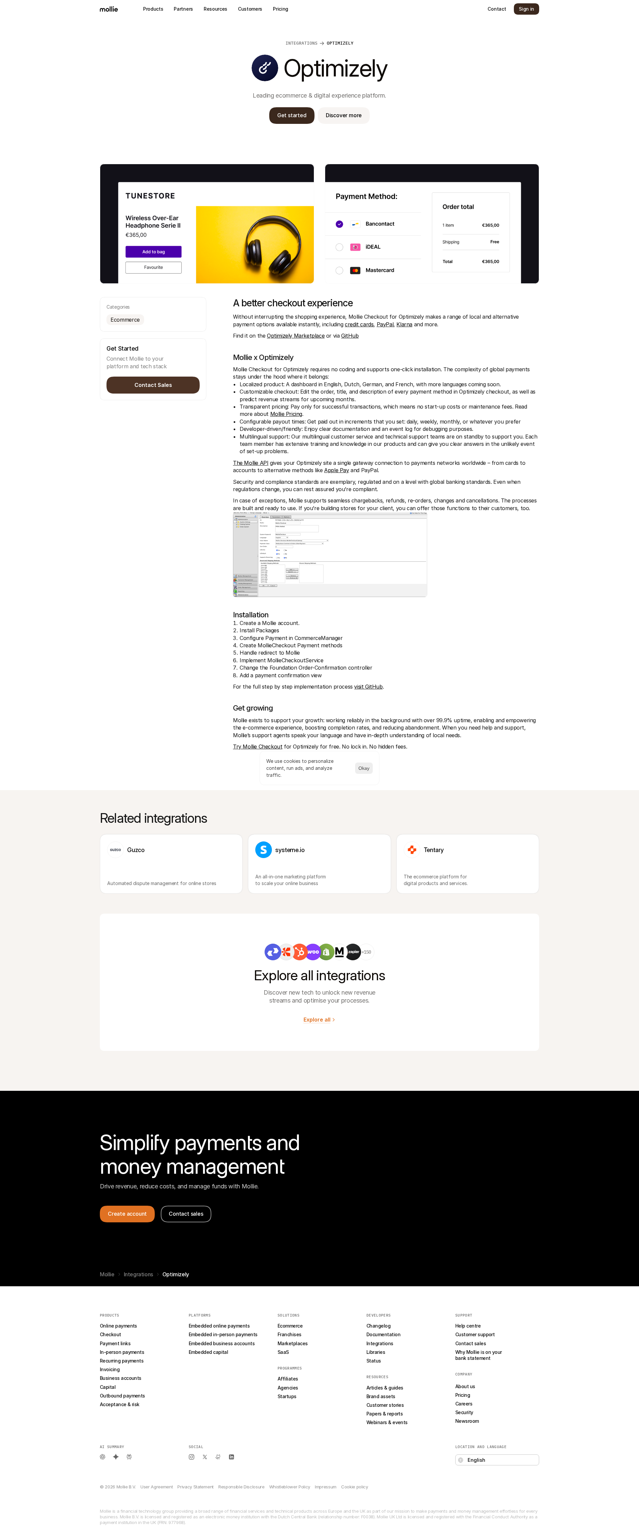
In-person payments (122, 1352)
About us (465, 1386)
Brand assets (380, 1396)
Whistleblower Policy (289, 1486)
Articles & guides (384, 1387)
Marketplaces (293, 1343)
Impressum (325, 1486)
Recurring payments (121, 1361)
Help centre (468, 1326)
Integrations (138, 1274)
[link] (273, 952)
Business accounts (120, 1378)
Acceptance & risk (119, 1404)
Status (373, 1361)
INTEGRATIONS (302, 43)
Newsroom (467, 1421)
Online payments (118, 1326)
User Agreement (156, 1486)
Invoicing (109, 1369)
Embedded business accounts (222, 1343)
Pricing (462, 1395)
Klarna (404, 324)
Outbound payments (122, 1395)
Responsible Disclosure (241, 1486)
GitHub (350, 335)
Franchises (290, 1334)
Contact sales (470, 1343)
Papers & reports (384, 1413)
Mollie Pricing (286, 414)
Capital (107, 1387)
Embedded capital (208, 1352)
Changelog (378, 1326)
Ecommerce (290, 1326)
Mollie (107, 1274)
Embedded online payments (219, 1326)
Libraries (375, 1352)
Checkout (110, 1334)
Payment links (115, 1343)
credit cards (359, 324)
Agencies (288, 1387)
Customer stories (385, 1405)
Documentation (383, 1334)
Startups (287, 1396)
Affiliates (288, 1379)
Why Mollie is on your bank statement (479, 1355)
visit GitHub (368, 686)
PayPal (385, 324)
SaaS (283, 1352)
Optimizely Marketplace (295, 335)
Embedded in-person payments (223, 1334)
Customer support (475, 1334)
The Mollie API (250, 463)
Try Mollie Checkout (257, 746)
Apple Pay (336, 470)
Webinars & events (387, 1422)
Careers (463, 1403)
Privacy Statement (195, 1486)
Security (464, 1412)
